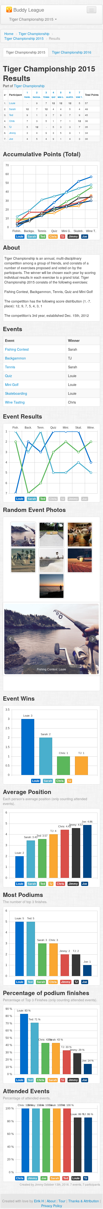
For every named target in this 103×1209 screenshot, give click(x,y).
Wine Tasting (15, 402)
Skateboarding (16, 393)
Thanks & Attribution (83, 1201)
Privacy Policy (51, 1205)
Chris (12, 121)
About (51, 1201)
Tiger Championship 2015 (24, 38)
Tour (61, 1201)
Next (92, 639)
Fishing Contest (17, 349)
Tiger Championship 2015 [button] (31, 19)
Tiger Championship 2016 (71, 52)
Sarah (12, 109)
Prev (10, 639)
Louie (12, 103)
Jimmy (12, 133)
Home (8, 33)
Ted (11, 115)
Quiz (8, 375)
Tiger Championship (34, 33)
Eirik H (39, 1201)
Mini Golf (11, 384)
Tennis (10, 366)
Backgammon (15, 358)
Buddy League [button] (28, 9)
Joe (11, 139)
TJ (10, 127)
